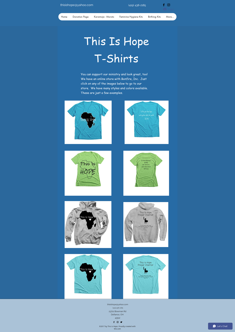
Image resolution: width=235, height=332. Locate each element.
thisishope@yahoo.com (76, 5)
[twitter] (121, 322)
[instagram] (168, 5)
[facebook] (164, 5)
